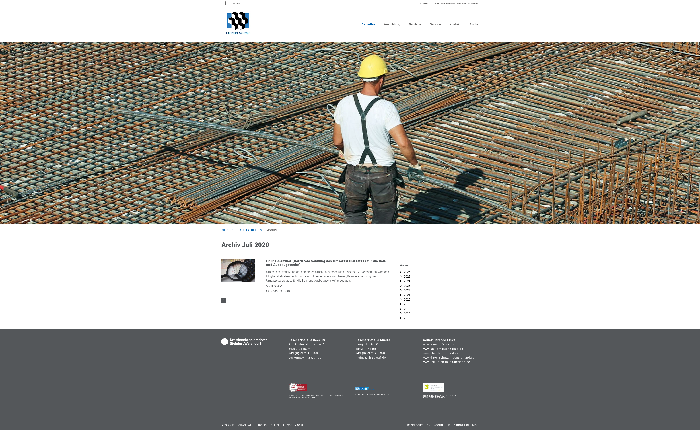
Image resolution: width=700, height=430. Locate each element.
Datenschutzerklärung (445, 425)
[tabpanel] (350, 133)
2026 (406, 272)
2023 (406, 285)
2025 (406, 276)
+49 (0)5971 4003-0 (303, 353)
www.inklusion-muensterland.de (446, 362)
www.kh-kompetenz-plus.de (443, 349)
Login (424, 3)
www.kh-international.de (441, 353)
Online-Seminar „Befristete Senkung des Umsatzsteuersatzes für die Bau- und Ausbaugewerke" (326, 263)
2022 (406, 290)
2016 (406, 313)
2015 (406, 318)
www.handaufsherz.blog (441, 344)
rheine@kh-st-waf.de (370, 357)
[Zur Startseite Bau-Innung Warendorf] (237, 24)
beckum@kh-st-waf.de (305, 357)
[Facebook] (225, 3)
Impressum (415, 425)
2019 (406, 304)
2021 (406, 295)
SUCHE (236, 3)
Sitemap (472, 425)
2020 (406, 299)
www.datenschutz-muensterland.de (449, 357)
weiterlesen (274, 286)
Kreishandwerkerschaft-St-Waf (457, 3)
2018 (406, 309)
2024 (406, 281)
